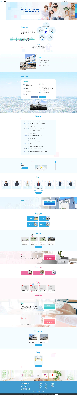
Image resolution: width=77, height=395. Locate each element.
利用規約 (43, 391)
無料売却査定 (52, 386)
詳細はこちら (42, 96)
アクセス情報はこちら (34, 96)
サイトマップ (34, 391)
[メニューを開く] (75, 1)
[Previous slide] (35, 190)
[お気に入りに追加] (28, 237)
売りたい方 (46, 386)
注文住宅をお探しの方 (47, 388)
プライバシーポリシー (39, 391)
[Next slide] (42, 190)
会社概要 (40, 385)
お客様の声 (40, 388)
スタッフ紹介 (40, 386)
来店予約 (52, 385)
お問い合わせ (52, 384)
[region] (43, 165)
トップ (39, 384)
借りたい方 (46, 385)
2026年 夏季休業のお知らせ (37, 161)
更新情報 (40, 387)
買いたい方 (46, 384)
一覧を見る (38, 192)
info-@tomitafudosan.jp (28, 91)
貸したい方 (46, 387)
